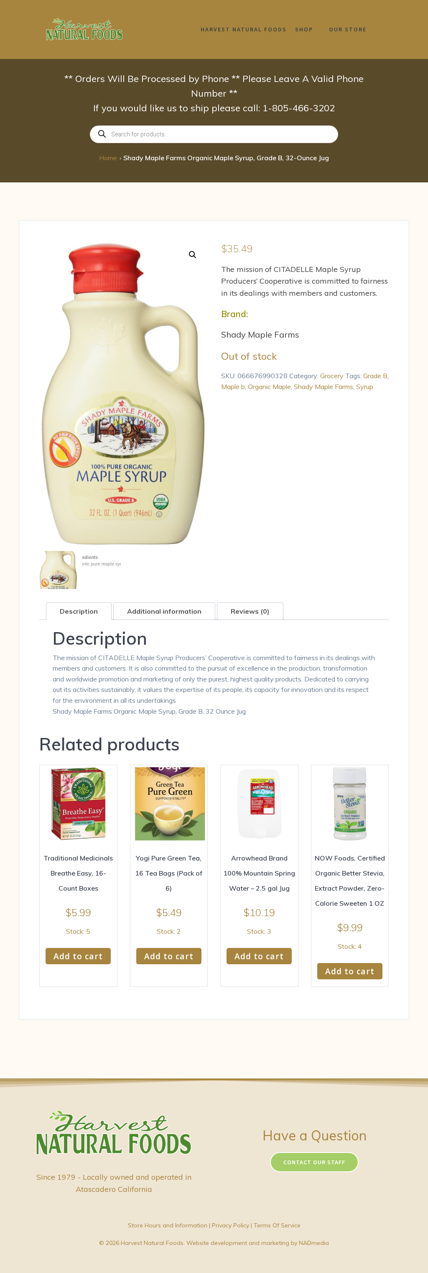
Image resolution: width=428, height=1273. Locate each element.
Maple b (233, 386)
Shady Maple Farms (323, 386)
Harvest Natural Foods (244, 29)
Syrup (364, 386)
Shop (304, 29)
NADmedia (314, 1243)
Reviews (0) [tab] (250, 611)
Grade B (375, 375)
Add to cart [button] (78, 956)
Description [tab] (79, 611)
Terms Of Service (277, 1225)
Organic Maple (269, 386)
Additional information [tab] (164, 611)
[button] (192, 254)
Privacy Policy (230, 1225)
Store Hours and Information (167, 1225)
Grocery (332, 375)
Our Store (348, 29)
